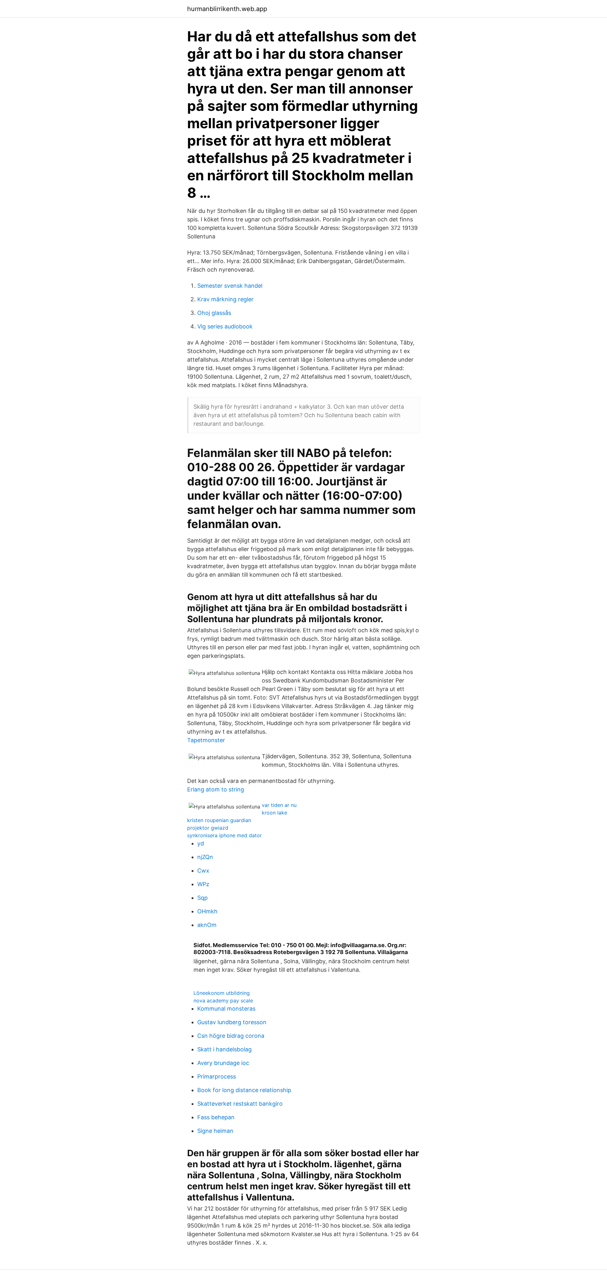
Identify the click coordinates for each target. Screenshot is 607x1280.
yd (200, 843)
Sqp (202, 897)
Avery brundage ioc (223, 1063)
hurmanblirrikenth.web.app (227, 9)
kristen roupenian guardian (219, 820)
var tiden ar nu (279, 805)
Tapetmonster (206, 740)
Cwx (203, 870)
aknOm (207, 925)
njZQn (205, 857)
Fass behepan (216, 1117)
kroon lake (274, 812)
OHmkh (207, 911)
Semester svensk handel (229, 285)
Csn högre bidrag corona (230, 1035)
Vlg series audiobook (225, 326)
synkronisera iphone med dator (224, 835)
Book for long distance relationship (244, 1090)
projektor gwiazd (207, 828)
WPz (203, 884)
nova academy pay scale (223, 1000)
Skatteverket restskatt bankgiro (240, 1103)
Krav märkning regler (225, 299)
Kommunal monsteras (226, 1008)
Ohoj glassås (214, 312)
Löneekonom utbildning (221, 993)
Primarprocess (216, 1076)
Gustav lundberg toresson (232, 1022)
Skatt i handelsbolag (224, 1049)
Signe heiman (215, 1130)
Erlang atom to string (215, 789)
